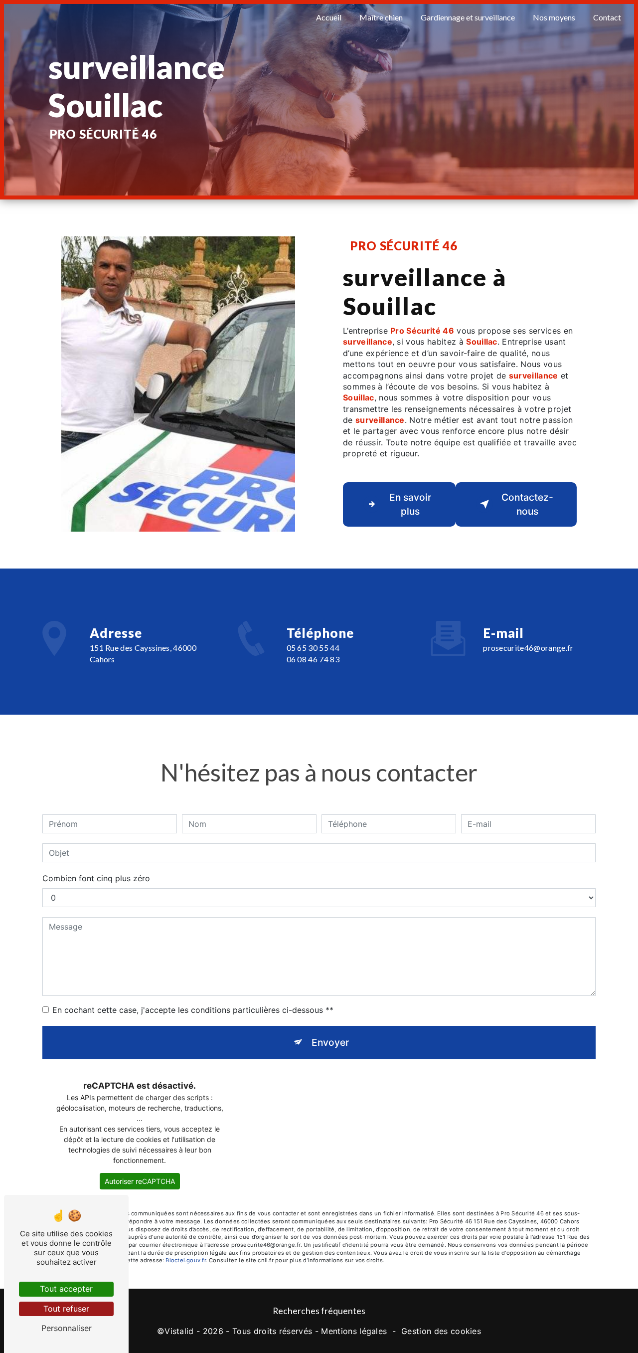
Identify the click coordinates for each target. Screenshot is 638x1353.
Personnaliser (66, 1328)
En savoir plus (410, 504)
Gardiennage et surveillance (468, 17)
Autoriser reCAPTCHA (140, 1181)
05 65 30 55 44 (313, 647)
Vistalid (179, 1331)
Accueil (328, 17)
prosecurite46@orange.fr (528, 647)
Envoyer (330, 1042)
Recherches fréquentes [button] (319, 1311)
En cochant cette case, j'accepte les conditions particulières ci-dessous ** (192, 1010)
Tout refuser (66, 1309)
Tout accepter (66, 1289)
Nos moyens (554, 17)
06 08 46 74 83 (313, 659)
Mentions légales (354, 1331)
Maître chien (381, 17)
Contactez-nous (527, 504)
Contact (607, 17)
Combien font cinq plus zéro (96, 878)
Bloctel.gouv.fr (185, 1260)
